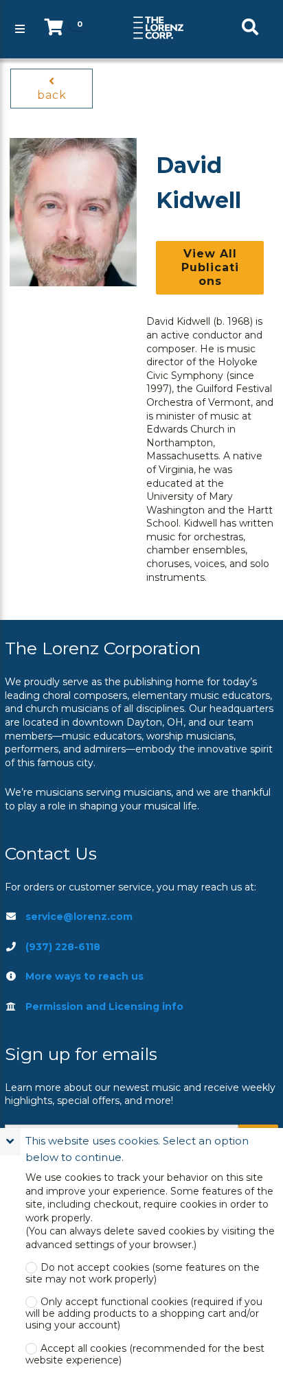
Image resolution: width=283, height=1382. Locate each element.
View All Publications (210, 267)
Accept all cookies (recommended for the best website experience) (144, 1354)
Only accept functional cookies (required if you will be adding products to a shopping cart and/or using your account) (143, 1313)
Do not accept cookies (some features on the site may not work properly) (142, 1273)
